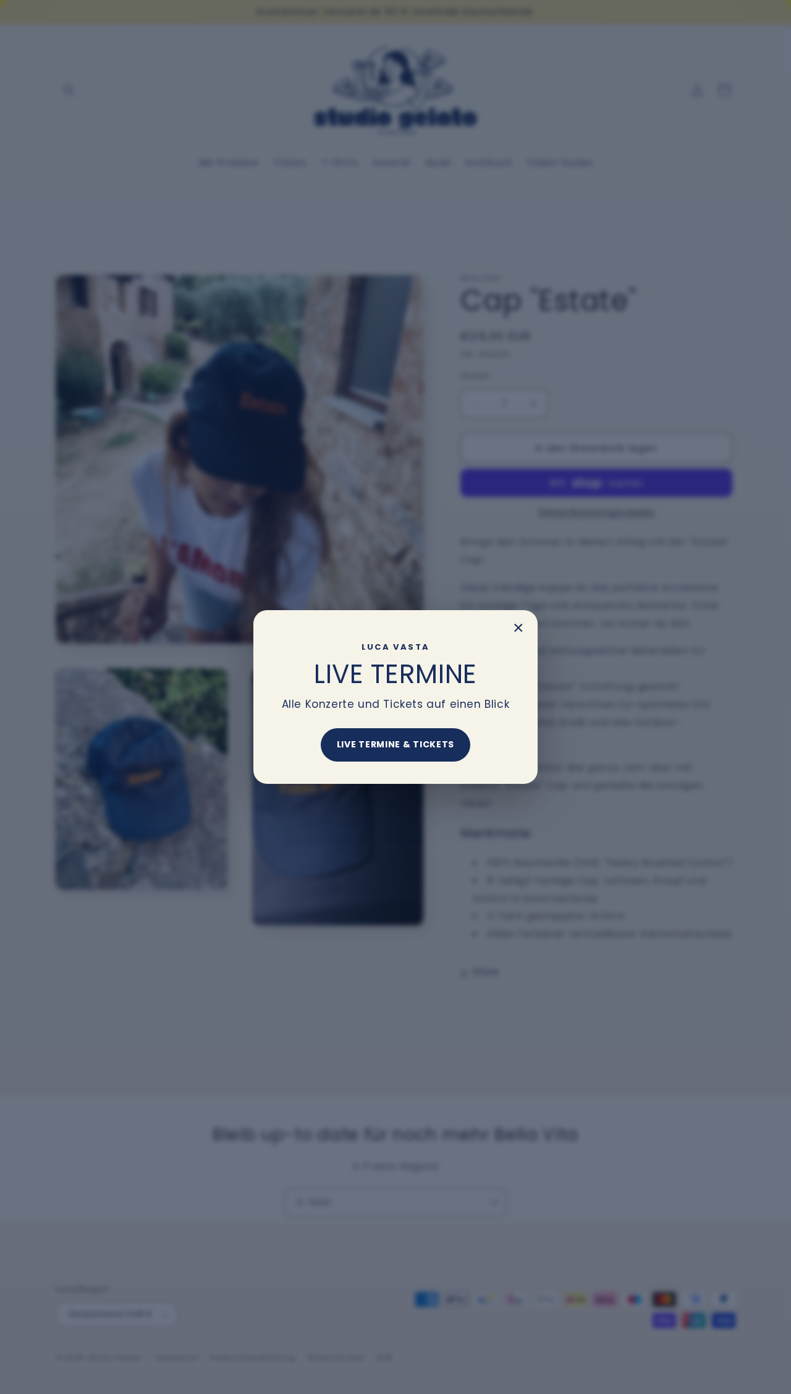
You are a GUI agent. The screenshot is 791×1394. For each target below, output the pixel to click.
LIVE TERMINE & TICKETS (395, 744)
